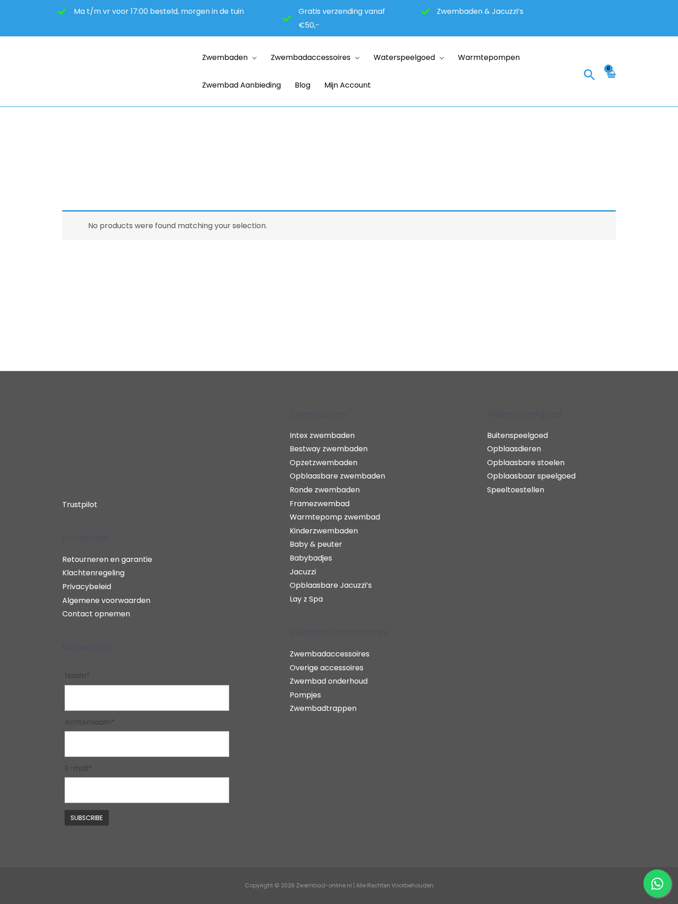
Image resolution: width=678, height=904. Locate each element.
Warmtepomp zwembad (335, 517)
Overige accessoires (326, 667)
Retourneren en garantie (107, 559)
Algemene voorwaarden (106, 600)
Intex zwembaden (322, 435)
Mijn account (347, 85)
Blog (302, 85)
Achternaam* (90, 722)
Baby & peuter (316, 544)
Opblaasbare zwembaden (337, 476)
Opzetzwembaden (323, 462)
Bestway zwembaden (329, 448)
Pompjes (305, 695)
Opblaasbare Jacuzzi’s (331, 585)
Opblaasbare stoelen (526, 462)
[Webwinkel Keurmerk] (559, 71)
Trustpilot (79, 504)
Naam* (77, 675)
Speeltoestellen (515, 489)
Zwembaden (225, 57)
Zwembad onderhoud (329, 681)
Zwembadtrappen (323, 708)
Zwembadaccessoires (311, 57)
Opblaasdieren (514, 448)
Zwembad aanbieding (241, 85)
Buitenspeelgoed (517, 435)
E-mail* (78, 768)
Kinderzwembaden (324, 531)
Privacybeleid (86, 586)
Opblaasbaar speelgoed (531, 476)
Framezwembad (320, 503)
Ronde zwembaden (325, 489)
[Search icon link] (589, 75)
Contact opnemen (96, 614)
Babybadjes (311, 558)
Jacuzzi (303, 572)
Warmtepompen (489, 57)
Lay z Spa (306, 599)
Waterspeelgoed (404, 57)
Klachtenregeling (93, 572)
